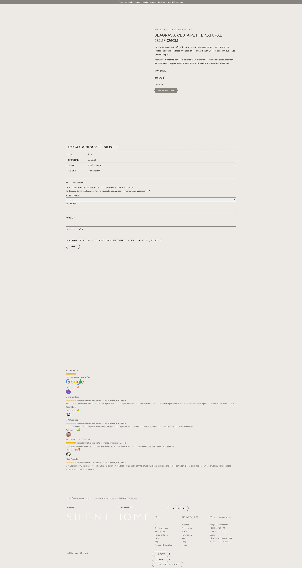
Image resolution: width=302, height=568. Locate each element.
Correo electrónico (76, 229)
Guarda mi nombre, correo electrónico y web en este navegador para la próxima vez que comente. (114, 241)
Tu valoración (73, 195)
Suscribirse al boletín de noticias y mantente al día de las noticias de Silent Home (151, 2)
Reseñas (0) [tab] (109, 147)
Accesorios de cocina (181, 30)
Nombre (70, 218)
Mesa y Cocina (161, 30)
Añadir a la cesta (166, 90)
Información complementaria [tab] (83, 147)
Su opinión (71, 203)
